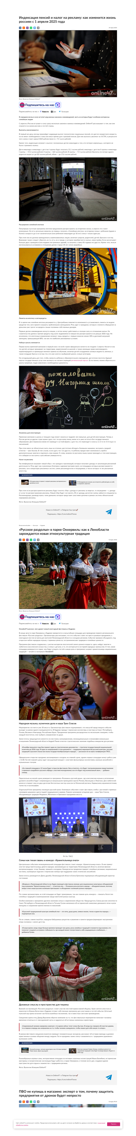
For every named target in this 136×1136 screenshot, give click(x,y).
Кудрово (42, 525)
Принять (113, 1124)
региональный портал (79, 360)
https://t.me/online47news (67, 514)
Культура (35, 525)
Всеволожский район (24, 525)
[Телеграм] (60, 113)
